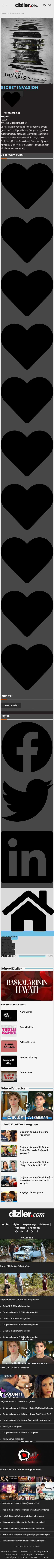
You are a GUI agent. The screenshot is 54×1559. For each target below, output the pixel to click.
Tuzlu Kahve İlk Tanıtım (13, 1439)
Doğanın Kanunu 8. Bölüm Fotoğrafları (20, 1324)
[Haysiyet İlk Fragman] (9, 1196)
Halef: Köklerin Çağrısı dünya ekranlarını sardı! (23, 1528)
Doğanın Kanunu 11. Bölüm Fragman (17, 1401)
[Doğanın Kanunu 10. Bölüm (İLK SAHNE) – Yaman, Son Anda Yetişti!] (9, 1181)
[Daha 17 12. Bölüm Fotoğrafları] (27, 1250)
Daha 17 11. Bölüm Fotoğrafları (16, 1306)
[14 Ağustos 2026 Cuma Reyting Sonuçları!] (27, 1454)
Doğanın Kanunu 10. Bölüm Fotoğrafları (19, 1299)
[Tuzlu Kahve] (9, 1031)
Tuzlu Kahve (26, 1027)
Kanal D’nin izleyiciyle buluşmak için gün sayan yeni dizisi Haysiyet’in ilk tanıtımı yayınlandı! (26, 1535)
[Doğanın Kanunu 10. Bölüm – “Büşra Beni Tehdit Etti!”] (9, 1166)
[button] (27, 747)
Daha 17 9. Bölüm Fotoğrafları (16, 1331)
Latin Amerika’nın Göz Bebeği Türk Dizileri (20, 1503)
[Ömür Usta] (9, 1076)
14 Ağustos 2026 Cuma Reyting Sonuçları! (20, 1469)
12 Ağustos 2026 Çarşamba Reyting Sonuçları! (24, 1540)
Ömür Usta (26, 1072)
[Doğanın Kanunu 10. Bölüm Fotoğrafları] (27, 1284)
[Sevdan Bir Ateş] (9, 1061)
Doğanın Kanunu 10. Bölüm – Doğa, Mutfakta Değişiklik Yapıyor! (35, 1150)
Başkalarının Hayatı (14, 1004)
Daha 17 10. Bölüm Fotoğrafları (16, 1318)
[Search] (49, 5)
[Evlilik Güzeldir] (9, 1046)
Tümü (50, 955)
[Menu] (5, 5)
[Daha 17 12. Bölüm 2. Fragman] (27, 1106)
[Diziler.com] (27, 5)
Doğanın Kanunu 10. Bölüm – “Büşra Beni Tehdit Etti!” (35, 1164)
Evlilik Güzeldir (28, 1042)
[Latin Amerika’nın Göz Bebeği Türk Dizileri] (27, 1488)
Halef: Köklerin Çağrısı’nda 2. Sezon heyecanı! (23, 1516)
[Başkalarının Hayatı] (27, 986)
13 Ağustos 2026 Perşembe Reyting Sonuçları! (24, 1522)
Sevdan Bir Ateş (28, 1057)
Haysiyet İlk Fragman (31, 1192)
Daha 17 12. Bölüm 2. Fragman (19, 1124)
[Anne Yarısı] (9, 1015)
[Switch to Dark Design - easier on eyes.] (44, 5)
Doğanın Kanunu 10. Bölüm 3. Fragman (20, 1432)
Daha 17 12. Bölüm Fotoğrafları (15, 1266)
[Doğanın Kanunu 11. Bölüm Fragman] (9, 1136)
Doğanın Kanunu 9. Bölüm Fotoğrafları (20, 1312)
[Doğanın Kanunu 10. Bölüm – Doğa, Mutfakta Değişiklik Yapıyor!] (9, 1151)
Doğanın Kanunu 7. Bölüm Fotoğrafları (20, 1337)
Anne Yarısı (26, 1011)
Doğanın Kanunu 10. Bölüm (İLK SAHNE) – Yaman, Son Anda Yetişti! (36, 1180)
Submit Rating (11, 705)
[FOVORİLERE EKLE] (12, 93)
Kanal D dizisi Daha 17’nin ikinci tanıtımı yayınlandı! (26, 1510)
